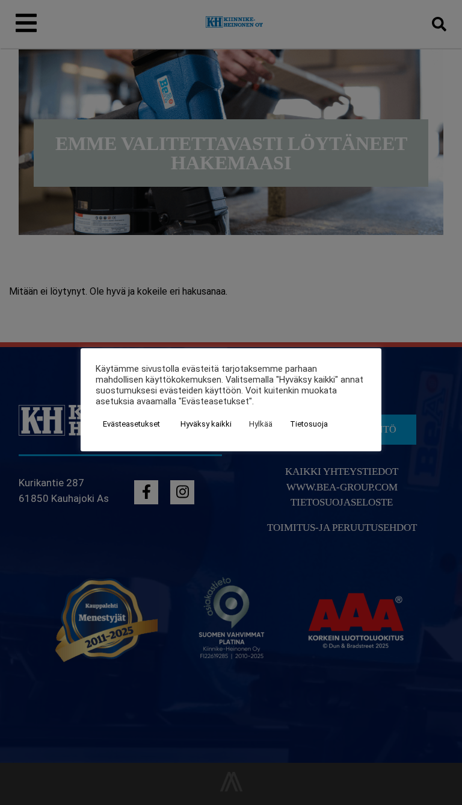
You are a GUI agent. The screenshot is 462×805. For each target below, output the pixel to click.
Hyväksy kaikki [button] (206, 423)
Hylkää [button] (261, 423)
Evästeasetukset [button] (131, 423)
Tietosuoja (309, 423)
